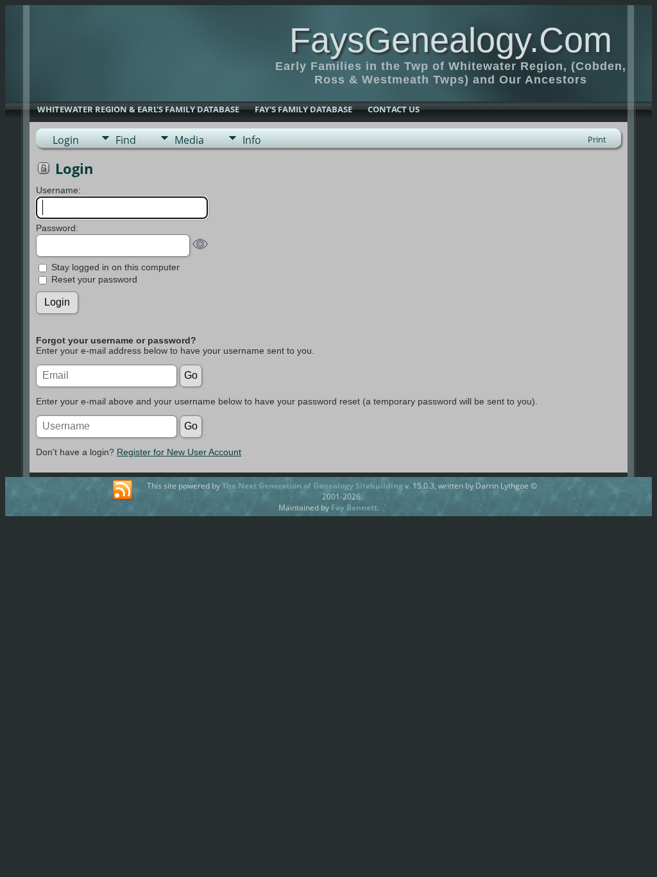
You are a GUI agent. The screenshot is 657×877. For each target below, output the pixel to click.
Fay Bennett (354, 507)
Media (189, 140)
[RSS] (122, 490)
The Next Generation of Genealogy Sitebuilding (312, 485)
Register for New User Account (179, 452)
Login (66, 140)
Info (252, 140)
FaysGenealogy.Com (450, 40)
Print (597, 139)
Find (125, 140)
